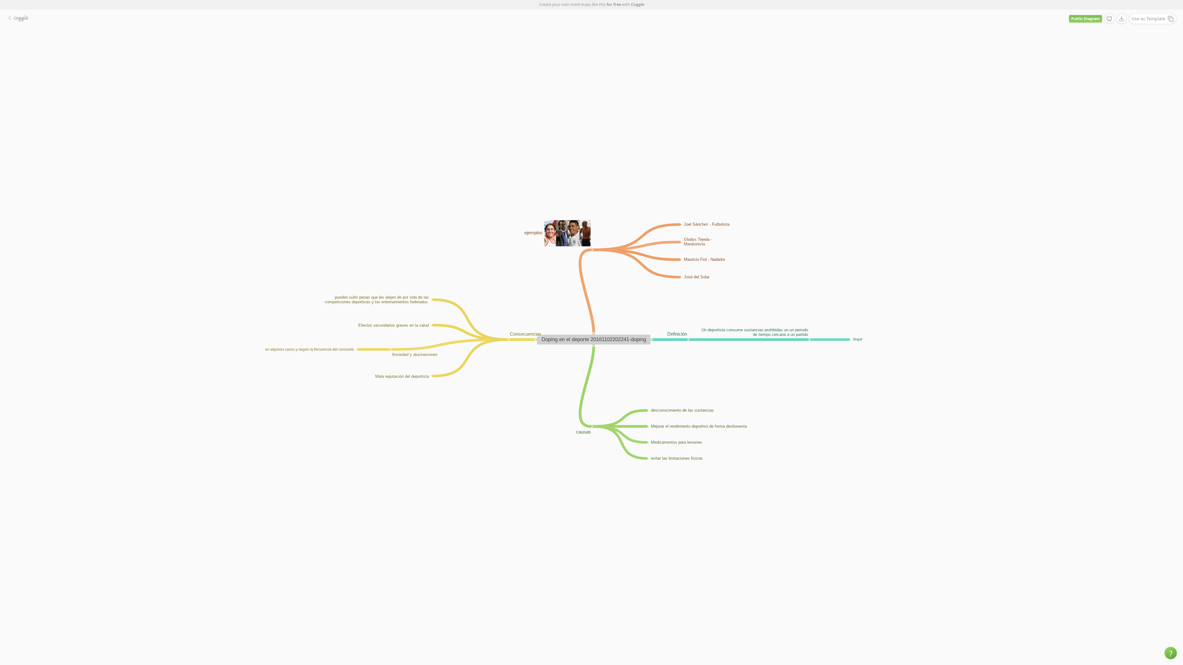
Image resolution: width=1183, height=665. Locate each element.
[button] (1171, 653)
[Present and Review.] (1109, 19)
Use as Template (1148, 19)
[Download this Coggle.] (1122, 19)
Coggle (637, 4)
